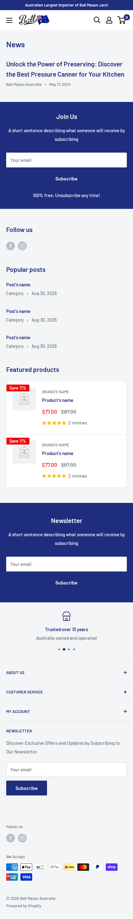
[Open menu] (9, 20)
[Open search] (97, 20)
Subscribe (66, 178)
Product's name (57, 400)
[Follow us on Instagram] (22, 245)
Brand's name (55, 391)
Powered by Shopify (23, 905)
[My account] (109, 20)
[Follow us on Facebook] (10, 245)
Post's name (18, 284)
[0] (122, 20)
